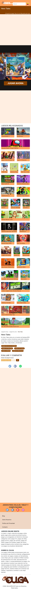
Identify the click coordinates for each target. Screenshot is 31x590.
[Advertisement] (15, 29)
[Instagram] (23, 510)
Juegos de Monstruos (18, 350)
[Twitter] (10, 366)
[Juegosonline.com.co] (7, 3)
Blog (3, 516)
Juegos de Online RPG (7, 348)
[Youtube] (17, 510)
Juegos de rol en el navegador (9, 345)
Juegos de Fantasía (19, 348)
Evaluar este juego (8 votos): (7, 357)
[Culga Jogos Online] (15, 579)
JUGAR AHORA (15, 83)
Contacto (5, 527)
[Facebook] (15, 366)
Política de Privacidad (8, 523)
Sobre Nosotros (6, 519)
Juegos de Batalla (6, 350)
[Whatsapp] (20, 366)
